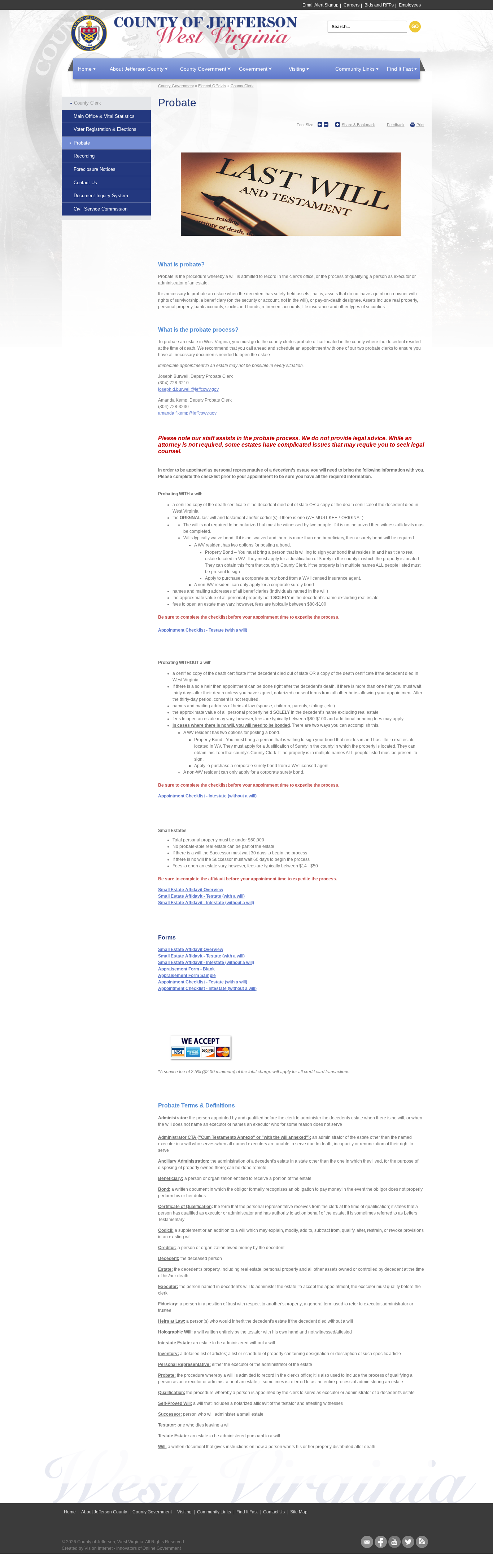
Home (185, 33)
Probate (82, 143)
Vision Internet (98, 1548)
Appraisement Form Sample (187, 975)
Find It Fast (400, 69)
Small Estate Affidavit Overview (190, 889)
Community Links (355, 69)
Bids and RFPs (379, 5)
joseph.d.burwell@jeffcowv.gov (188, 389)
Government (253, 69)
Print (420, 125)
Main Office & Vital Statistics (104, 116)
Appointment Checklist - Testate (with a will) (202, 630)
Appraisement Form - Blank (186, 969)
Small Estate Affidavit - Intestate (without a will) (206, 902)
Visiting (297, 69)
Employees (410, 5)
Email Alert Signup (320, 5)
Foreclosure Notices (94, 169)
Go (415, 26)
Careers (351, 5)
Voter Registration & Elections (105, 129)
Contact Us (85, 182)
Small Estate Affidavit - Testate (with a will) (201, 896)
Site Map (298, 1511)
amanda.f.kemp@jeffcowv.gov (187, 413)
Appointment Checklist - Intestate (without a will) (207, 796)
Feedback (396, 125)
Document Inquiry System (101, 195)
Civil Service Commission (100, 209)
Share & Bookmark (358, 125)
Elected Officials (212, 86)
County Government (203, 69)
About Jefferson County (136, 69)
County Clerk (87, 103)
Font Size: (305, 125)
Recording (84, 156)
